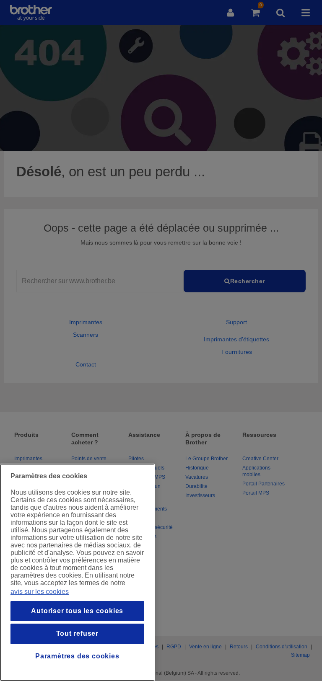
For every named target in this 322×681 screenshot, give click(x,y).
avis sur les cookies (39, 591)
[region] (77, 572)
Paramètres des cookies (77, 656)
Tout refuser (77, 633)
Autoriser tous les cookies (77, 610)
